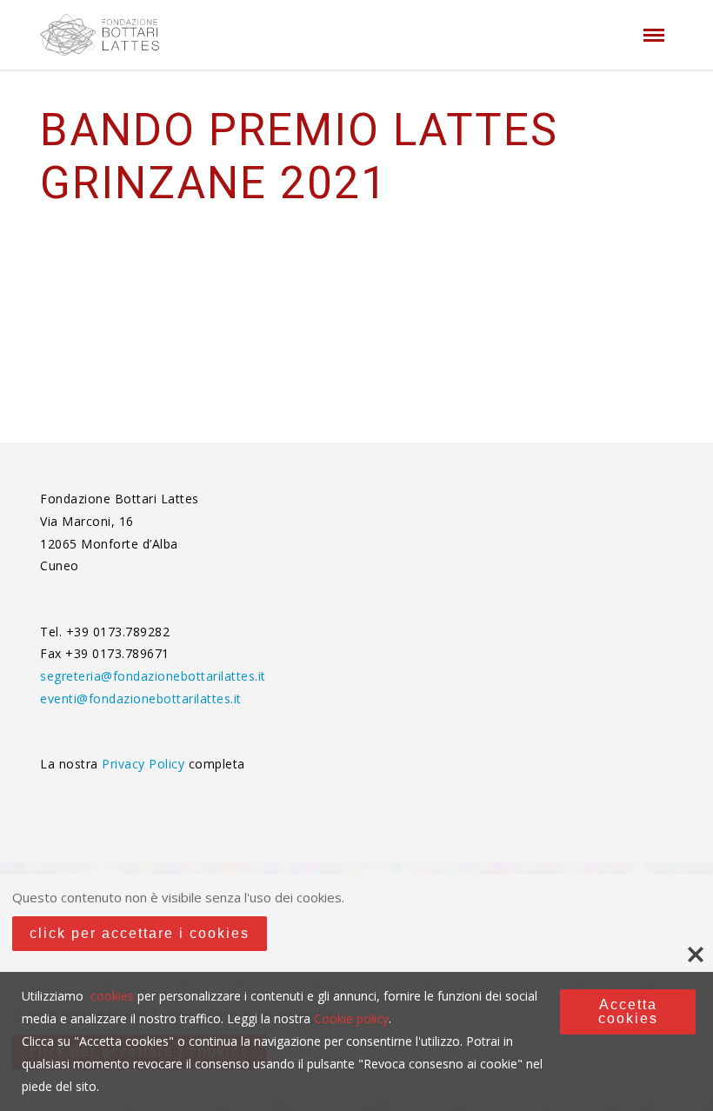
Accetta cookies (628, 1011)
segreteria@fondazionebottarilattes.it (153, 676)
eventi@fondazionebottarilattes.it (141, 698)
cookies (112, 996)
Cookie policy (351, 1018)
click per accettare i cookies (140, 933)
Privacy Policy (145, 763)
